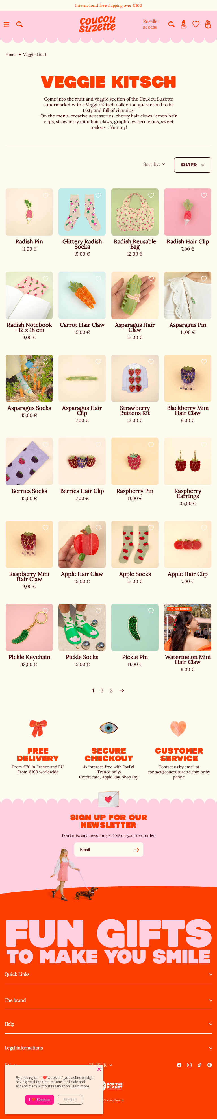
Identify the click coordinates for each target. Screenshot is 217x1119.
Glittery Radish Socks (82, 244)
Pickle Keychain (29, 656)
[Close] (99, 1069)
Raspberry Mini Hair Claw (29, 576)
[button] (6, 24)
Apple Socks (135, 573)
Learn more (80, 1086)
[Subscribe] (137, 849)
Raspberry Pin (134, 490)
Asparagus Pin (188, 324)
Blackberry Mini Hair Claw (188, 410)
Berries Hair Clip (82, 490)
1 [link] (93, 690)
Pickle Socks (82, 656)
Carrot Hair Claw (82, 324)
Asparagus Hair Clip (82, 410)
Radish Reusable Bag (135, 244)
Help (9, 1024)
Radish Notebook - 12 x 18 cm (29, 327)
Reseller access (151, 24)
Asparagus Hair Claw (135, 327)
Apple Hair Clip (188, 573)
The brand (15, 1000)
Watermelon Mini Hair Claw (188, 659)
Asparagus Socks (29, 407)
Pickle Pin (135, 656)
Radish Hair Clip (188, 241)
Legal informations (24, 1047)
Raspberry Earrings (187, 493)
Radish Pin (29, 241)
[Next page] (122, 691)
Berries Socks (29, 490)
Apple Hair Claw (82, 573)
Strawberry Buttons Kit (135, 410)
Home (11, 54)
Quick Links (17, 974)
